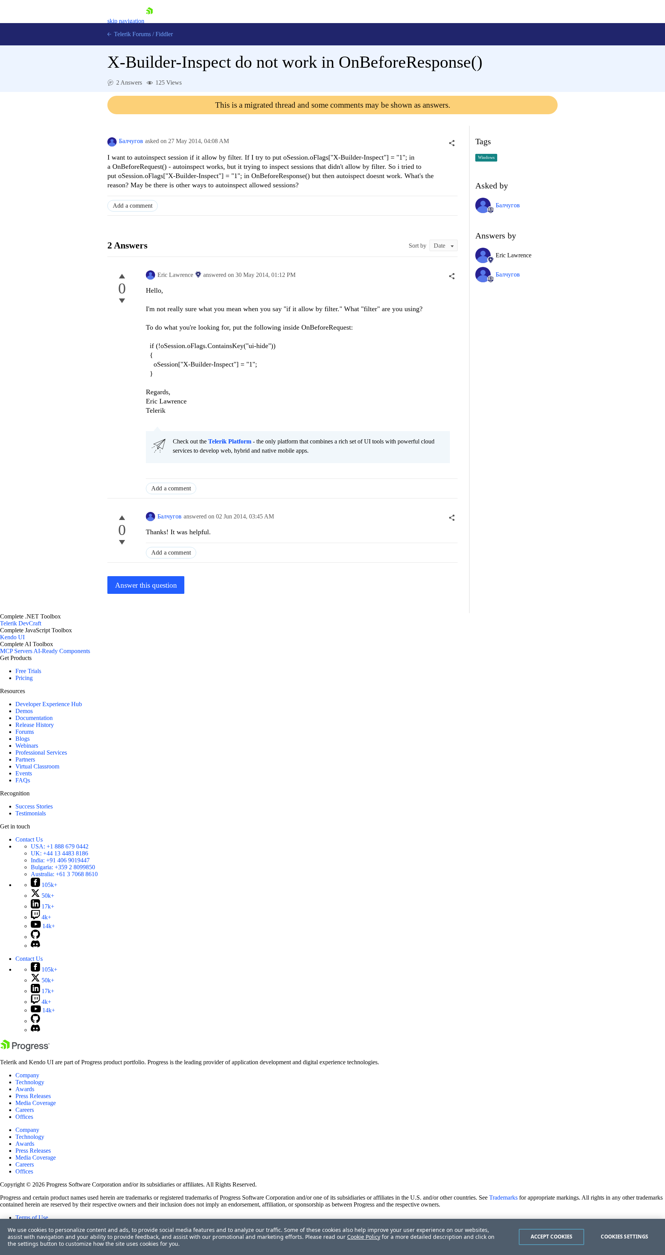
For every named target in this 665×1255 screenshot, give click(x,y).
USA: (60, 846)
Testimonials (30, 813)
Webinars (26, 745)
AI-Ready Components (61, 651)
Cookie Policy (363, 1236)
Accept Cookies (552, 1236)
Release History (34, 725)
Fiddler (164, 34)
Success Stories (34, 806)
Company (27, 1075)
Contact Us (29, 839)
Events (23, 773)
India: (60, 860)
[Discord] (35, 945)
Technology (29, 1082)
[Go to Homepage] (149, 21)
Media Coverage (35, 1103)
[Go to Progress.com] (25, 1049)
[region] (332, 1237)
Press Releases (33, 1096)
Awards (24, 1089)
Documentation (34, 718)
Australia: (64, 874)
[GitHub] (35, 936)
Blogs (22, 738)
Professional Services (41, 752)
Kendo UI (12, 637)
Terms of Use (31, 1217)
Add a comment (132, 205)
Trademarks (503, 1197)
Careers (24, 1110)
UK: (59, 853)
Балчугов (131, 141)
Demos (24, 711)
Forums (24, 731)
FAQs (22, 780)
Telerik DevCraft (20, 623)
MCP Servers (16, 651)
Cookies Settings (624, 1236)
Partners (25, 759)
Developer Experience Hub (48, 704)
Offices (24, 1116)
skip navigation (125, 21)
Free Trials (28, 671)
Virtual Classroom (37, 766)
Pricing (24, 678)
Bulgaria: (63, 867)
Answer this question (146, 585)
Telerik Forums (131, 34)
